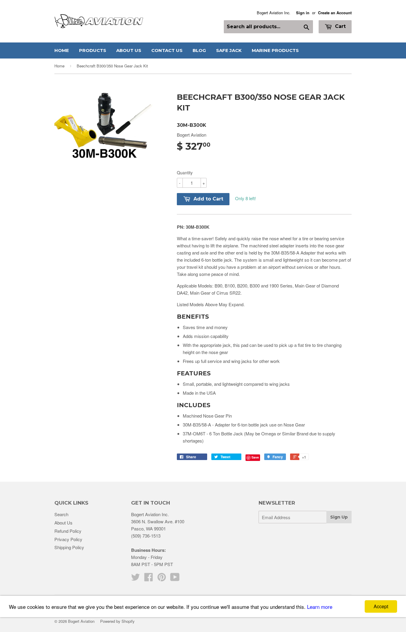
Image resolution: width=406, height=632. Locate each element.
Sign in (302, 12)
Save (255, 457)
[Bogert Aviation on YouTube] (175, 579)
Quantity (185, 173)
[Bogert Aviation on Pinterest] (161, 579)
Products (92, 50)
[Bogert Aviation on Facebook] (148, 579)
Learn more (319, 606)
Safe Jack (229, 50)
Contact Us (166, 50)
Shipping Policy (69, 547)
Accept (381, 606)
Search (61, 514)
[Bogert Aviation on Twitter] (135, 579)
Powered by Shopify (117, 621)
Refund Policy (67, 531)
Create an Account (335, 12)
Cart (339, 26)
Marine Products (275, 50)
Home (61, 50)
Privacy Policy (68, 539)
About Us (128, 50)
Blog (199, 50)
